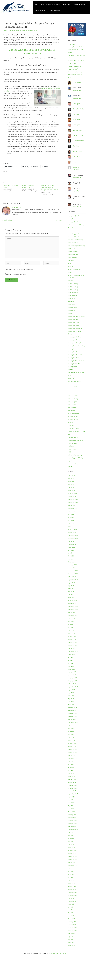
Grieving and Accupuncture (76, 316)
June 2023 (71, 589)
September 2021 (73, 651)
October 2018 (72, 755)
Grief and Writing (73, 287)
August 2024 (72, 547)
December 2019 (72, 713)
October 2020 (72, 684)
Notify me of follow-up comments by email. (19, 269)
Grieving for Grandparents (76, 361)
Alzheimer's (71, 231)
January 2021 (72, 675)
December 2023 (73, 571)
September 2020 (73, 687)
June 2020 (71, 696)
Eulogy (70, 263)
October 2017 (72, 791)
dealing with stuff (73, 254)
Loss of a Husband (73, 390)
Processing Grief (73, 437)
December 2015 (72, 856)
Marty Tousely (77, 130)
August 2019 (71, 725)
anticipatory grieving (74, 234)
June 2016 (71, 838)
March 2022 (71, 633)
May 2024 (71, 556)
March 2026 (71, 490)
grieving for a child (73, 349)
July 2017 (70, 800)
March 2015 (71, 883)
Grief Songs (71, 310)
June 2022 (71, 624)
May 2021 (70, 663)
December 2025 (73, 499)
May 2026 (71, 484)
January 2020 (72, 710)
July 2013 (71, 940)
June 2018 (71, 767)
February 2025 (72, 529)
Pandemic (71, 425)
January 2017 (72, 818)
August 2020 (71, 690)
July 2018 (70, 764)
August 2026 (71, 476)
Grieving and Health (74, 325)
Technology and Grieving (75, 458)
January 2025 (72, 532)
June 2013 (71, 943)
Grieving (70, 313)
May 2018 (70, 770)
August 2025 (71, 511)
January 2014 (72, 925)
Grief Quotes (71, 304)
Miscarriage (71, 410)
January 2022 (72, 639)
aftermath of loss (73, 228)
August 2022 (71, 618)
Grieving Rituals (72, 367)
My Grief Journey (73, 416)
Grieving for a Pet (73, 358)
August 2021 (71, 654)
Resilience (71, 446)
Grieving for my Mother (75, 364)
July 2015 (70, 871)
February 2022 (72, 636)
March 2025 (71, 526)
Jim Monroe (77, 119)
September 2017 (73, 794)
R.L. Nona (76, 146)
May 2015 (70, 877)
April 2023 (71, 595)
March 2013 (71, 945)
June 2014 (71, 910)
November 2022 (73, 609)
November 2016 (72, 824)
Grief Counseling (73, 292)
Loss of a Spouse (73, 402)
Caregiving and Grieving (75, 240)
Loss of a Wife (72, 405)
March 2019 (71, 740)
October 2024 (72, 541)
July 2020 (71, 693)
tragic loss (71, 461)
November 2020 (73, 681)
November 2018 (72, 752)
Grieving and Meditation (75, 328)
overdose (70, 422)
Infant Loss (71, 378)
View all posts (77, 90)
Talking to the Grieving (75, 455)
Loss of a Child (72, 387)
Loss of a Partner (73, 396)
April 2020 (71, 702)
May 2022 (71, 627)
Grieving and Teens (74, 340)
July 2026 (71, 479)
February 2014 (72, 922)
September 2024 (73, 544)
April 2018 (71, 773)
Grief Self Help (72, 307)
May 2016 (70, 841)
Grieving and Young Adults (76, 343)
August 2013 (71, 937)
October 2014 (72, 898)
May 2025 (71, 520)
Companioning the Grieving (76, 246)
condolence (71, 249)
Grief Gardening (73, 295)
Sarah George (77, 151)
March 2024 (71, 562)
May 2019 (70, 734)
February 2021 (72, 672)
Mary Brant (76, 162)
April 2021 (71, 666)
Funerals (70, 281)
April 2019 (71, 737)
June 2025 (71, 517)
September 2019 (73, 722)
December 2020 (73, 678)
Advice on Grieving (73, 222)
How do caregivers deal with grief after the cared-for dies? (76, 74)
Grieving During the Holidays (77, 346)
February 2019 (72, 743)
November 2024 (73, 538)
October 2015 (72, 862)
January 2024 (72, 568)
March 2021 (71, 669)
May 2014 (71, 913)
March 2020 (71, 705)
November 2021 (72, 645)
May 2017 (70, 806)
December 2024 (73, 535)
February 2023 (72, 600)
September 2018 (73, 758)
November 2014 (73, 895)
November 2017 (72, 788)
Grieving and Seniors (74, 337)
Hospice (70, 370)
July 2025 (71, 514)
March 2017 (71, 812)
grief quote (71, 301)
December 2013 (73, 928)
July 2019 (70, 728)
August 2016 (71, 832)
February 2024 (72, 565)
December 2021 (72, 642)
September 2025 (73, 508)
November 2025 (73, 502)
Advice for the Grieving (75, 219)
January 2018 (72, 782)
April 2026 (71, 487)
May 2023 (71, 592)
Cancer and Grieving (74, 237)
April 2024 (71, 559)
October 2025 (72, 505)
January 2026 (72, 496)
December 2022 (73, 606)
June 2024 (71, 553)
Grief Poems (71, 298)
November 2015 (72, 859)
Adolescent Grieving (74, 216)
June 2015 (71, 874)
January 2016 (72, 853)
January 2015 (72, 889)
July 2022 (71, 621)
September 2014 (73, 901)
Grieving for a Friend (74, 352)
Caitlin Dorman (78, 82)
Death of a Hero (72, 257)
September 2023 (73, 580)
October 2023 (72, 577)
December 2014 (73, 892)
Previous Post (7, 220)
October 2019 (72, 719)
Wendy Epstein (78, 135)
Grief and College (73, 284)
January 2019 (72, 746)
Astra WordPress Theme (58, 953)
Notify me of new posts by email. (16, 274)
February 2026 (72, 493)
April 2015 (71, 880)
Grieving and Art (73, 319)
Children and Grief (21, 30)
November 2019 (72, 716)
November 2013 (73, 931)
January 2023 (72, 603)
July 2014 (71, 907)
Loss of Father (72, 407)
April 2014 (71, 916)
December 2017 (72, 785)
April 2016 (71, 844)
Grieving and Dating (74, 322)
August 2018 (71, 761)
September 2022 (73, 615)
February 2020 (72, 707)
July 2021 (70, 657)
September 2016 (73, 829)
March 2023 (71, 598)
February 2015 (72, 886)
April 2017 (71, 809)
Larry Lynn (76, 104)
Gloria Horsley (77, 114)
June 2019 (71, 731)
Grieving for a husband (75, 355)
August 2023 (72, 583)
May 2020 (71, 699)
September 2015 (73, 865)
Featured (70, 266)
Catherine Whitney (79, 109)
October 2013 (72, 934)
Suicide (70, 452)
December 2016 (72, 821)
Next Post (58, 220)
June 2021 (71, 660)
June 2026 (71, 481)
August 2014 (71, 904)
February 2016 (72, 850)
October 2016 (72, 826)
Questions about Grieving (75, 440)
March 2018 (71, 776)
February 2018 (72, 779)
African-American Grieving (76, 225)
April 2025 (71, 523)
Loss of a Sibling (73, 399)
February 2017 (72, 815)
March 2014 (71, 919)
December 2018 (72, 749)
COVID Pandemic (73, 252)
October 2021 (72, 648)
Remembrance (72, 443)
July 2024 (71, 550)
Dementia (71, 260)
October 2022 (72, 612)
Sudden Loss (72, 449)
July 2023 (71, 586)
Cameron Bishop (78, 141)
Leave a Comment (9, 30)
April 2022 (71, 630)
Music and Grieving (74, 413)
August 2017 (71, 797)
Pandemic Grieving (73, 428)
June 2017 (71, 803)
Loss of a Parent (73, 393)
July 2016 (70, 835)
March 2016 (71, 847)
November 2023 (73, 574)
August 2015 (71, 868)
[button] (85, 4)
